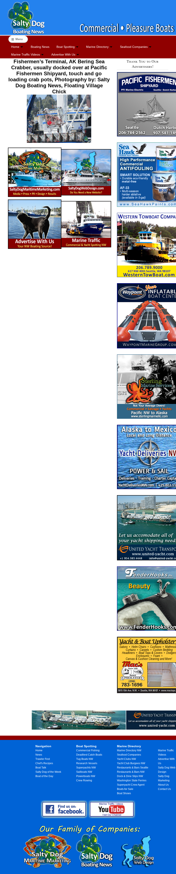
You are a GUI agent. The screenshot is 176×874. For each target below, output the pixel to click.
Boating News (40, 46)
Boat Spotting (65, 46)
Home (15, 46)
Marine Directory (97, 46)
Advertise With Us (63, 54)
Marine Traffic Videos (25, 54)
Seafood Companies (134, 46)
